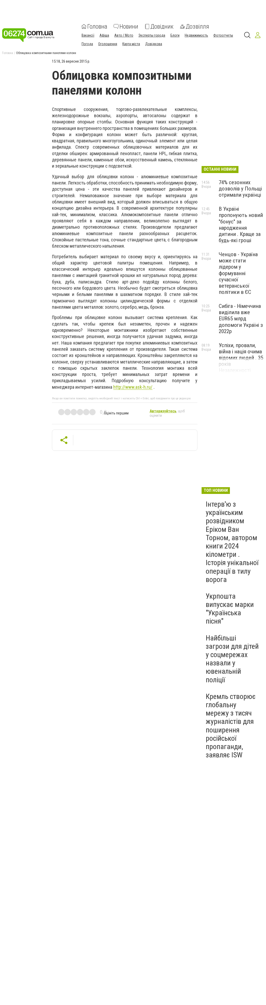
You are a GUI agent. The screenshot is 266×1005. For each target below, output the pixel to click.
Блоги (174, 35)
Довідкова (153, 44)
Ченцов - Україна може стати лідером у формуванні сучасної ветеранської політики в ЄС (238, 273)
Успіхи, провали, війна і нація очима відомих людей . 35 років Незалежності (241, 358)
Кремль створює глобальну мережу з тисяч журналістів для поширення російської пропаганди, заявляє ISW (231, 725)
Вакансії (88, 35)
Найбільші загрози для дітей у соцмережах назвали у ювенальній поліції (232, 659)
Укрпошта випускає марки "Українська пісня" (230, 609)
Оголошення (107, 44)
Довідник (162, 26)
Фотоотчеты (223, 35)
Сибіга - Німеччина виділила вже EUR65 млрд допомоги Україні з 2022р (241, 318)
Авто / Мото (123, 35)
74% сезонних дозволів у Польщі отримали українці (240, 188)
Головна (97, 26)
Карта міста (131, 44)
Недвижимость (196, 35)
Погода (87, 44)
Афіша (104, 35)
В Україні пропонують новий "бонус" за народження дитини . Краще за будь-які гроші (241, 224)
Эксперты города (151, 35)
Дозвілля (197, 26)
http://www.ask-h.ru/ (132, 387)
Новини (128, 26)
